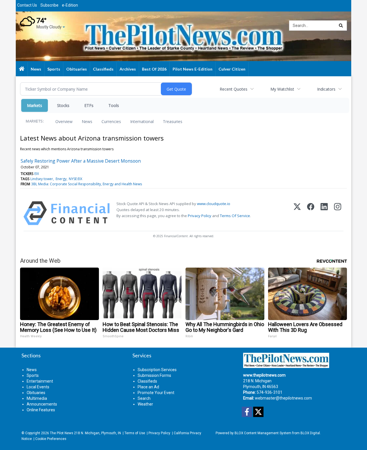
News (87, 121)
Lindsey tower (41, 178)
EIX (36, 173)
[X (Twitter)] (297, 213)
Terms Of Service (235, 215)
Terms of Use (134, 433)
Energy (61, 178)
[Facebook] (311, 213)
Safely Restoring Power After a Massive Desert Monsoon (81, 161)
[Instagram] (337, 213)
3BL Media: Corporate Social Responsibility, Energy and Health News (86, 184)
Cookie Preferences (50, 439)
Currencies (111, 121)
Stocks (63, 105)
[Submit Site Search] (341, 25)
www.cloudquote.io (213, 203)
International (142, 121)
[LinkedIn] (324, 213)
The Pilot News (61, 433)
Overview (64, 121)
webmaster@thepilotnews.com (283, 398)
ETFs (88, 105)
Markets (34, 105)
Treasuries (172, 121)
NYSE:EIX (75, 178)
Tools (113, 105)
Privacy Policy (199, 215)
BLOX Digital (310, 433)
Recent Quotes (233, 89)
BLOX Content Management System (263, 433)
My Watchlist (282, 89)
